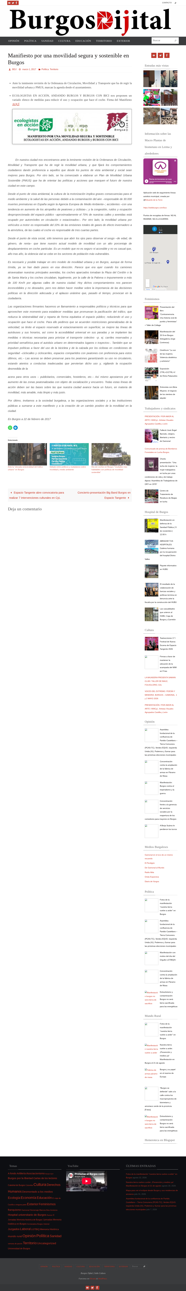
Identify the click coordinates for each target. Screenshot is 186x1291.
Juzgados (13, 1229)
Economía (28, 1198)
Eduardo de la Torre (153, 200)
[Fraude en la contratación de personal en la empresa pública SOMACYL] (169, 98)
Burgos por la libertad (20, 1178)
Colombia (29, 1185)
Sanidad (55, 1236)
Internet (46, 1224)
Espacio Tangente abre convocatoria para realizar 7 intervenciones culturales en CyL (36, 495)
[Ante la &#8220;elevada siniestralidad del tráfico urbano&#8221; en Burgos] (27, 454)
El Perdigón (150, 863)
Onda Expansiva (152, 877)
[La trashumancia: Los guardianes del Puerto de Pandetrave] (169, 117)
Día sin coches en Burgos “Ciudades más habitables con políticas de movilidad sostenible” (109, 469)
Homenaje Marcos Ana (40, 1210)
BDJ (14, 69)
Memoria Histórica (49, 1229)
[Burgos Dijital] (9, 3)
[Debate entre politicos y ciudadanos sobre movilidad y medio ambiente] (69, 454)
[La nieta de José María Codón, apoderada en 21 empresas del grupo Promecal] (151, 79)
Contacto (167, 3)
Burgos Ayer (49, 1174)
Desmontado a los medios (37, 1191)
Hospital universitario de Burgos (27, 1214)
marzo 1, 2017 (29, 69)
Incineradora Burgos (35, 1224)
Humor (50, 1215)
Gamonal (25, 1210)
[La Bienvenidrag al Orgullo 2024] (151, 98)
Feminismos (47, 1204)
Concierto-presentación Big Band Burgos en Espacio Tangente (104, 495)
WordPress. (102, 1279)
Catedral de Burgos (16, 1185)
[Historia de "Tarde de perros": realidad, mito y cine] (169, 79)
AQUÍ (15, 104)
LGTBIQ (35, 1229)
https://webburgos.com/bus (155, 208)
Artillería (21, 1173)
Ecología (14, 1198)
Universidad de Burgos (19, 1248)
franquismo (14, 1209)
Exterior (32, 1204)
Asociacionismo (35, 1173)
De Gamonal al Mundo (154, 868)
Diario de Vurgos (152, 881)
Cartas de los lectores (45, 1178)
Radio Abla (149, 872)
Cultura (39, 1184)
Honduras (53, 1210)
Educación (44, 1198)
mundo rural (15, 1236)
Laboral (25, 1229)
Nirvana (93, 1279)
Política (45, 69)
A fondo (12, 1173)
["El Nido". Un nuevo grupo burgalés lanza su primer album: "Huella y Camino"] (151, 117)
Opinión (29, 1236)
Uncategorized (46, 1243)
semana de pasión (15, 1244)
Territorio (54, 69)
